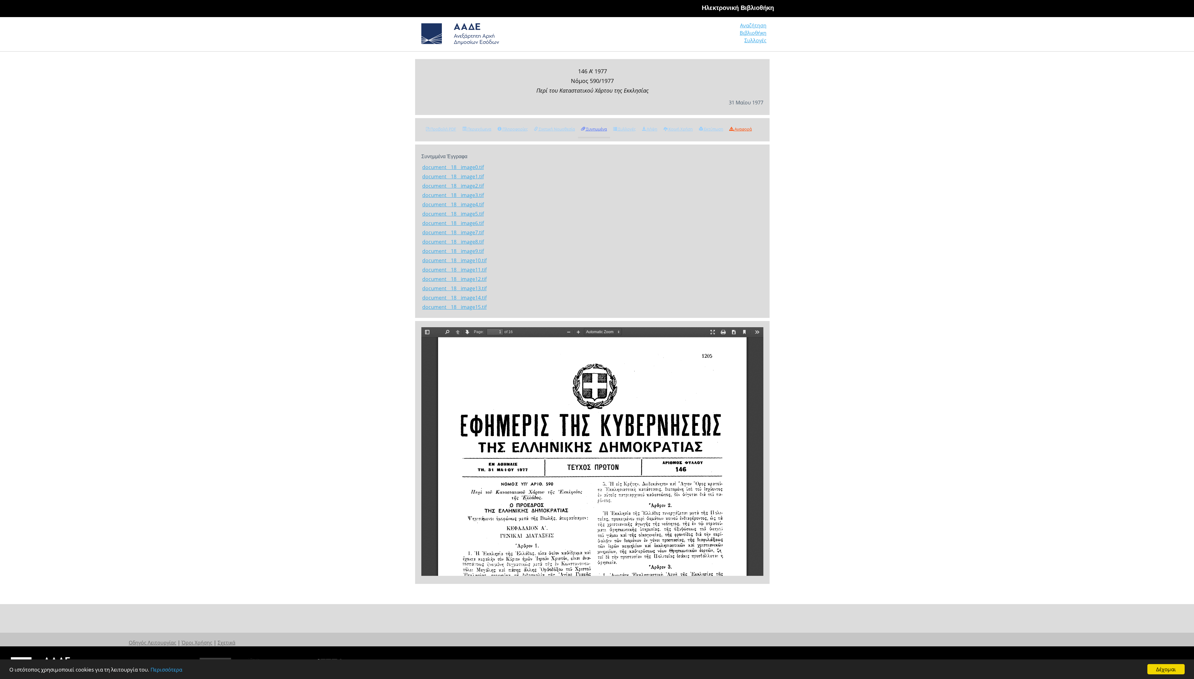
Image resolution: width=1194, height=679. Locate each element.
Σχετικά (226, 642)
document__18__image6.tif (453, 223)
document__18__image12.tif (454, 279)
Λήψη (651, 129)
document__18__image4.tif (453, 204)
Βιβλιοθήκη (753, 33)
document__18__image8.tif (453, 241)
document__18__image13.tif (454, 288)
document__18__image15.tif (454, 307)
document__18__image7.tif (453, 232)
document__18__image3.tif (453, 195)
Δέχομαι (1166, 669)
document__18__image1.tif (453, 176)
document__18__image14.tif (454, 297)
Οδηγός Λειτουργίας (152, 642)
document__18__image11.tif (454, 269)
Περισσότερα (166, 669)
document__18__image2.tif (453, 185)
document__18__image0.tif (453, 167)
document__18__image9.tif (453, 251)
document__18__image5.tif (453, 213)
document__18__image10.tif (454, 260)
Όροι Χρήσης (197, 642)
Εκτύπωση (713, 129)
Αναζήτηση (753, 25)
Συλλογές (755, 40)
